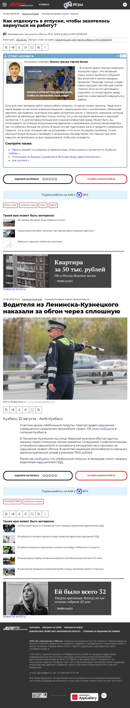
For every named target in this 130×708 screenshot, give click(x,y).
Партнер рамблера (59, 695)
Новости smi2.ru (14, 289)
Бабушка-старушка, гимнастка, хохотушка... (41, 241)
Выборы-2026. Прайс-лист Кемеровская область (54, 631)
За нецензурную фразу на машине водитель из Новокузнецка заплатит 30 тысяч (60, 558)
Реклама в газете (73, 627)
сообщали (41, 458)
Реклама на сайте (52, 627)
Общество (21, 39)
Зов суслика (19, 160)
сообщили (107, 428)
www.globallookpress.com (41, 402)
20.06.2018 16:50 (11, 13)
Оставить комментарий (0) (101, 179)
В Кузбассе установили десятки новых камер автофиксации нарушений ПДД (58, 536)
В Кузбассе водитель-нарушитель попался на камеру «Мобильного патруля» (59, 547)
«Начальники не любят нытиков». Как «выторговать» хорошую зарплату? (56, 230)
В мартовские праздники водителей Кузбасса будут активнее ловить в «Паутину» (61, 569)
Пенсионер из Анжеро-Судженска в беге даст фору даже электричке (55, 156)
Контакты (34, 627)
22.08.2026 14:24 (11, 299)
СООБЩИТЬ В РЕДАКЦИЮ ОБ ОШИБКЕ (101, 631)
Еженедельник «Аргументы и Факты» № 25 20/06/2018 (83, 39)
